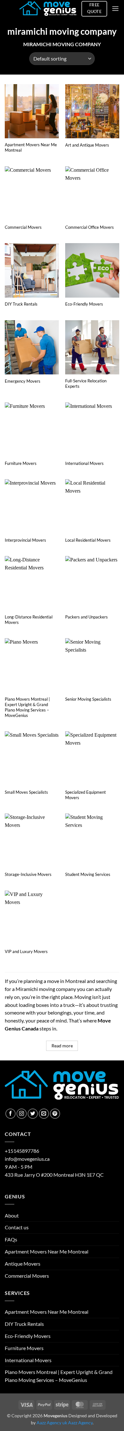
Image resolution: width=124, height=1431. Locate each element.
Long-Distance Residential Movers (28, 619)
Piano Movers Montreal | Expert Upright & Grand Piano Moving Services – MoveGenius (27, 707)
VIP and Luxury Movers (26, 951)
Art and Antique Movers (87, 145)
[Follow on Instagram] (22, 1114)
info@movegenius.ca (27, 1159)
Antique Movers (22, 1264)
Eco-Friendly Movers (84, 304)
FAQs (11, 1239)
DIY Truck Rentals (21, 304)
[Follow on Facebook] (10, 1114)
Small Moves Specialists (26, 792)
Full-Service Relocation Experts (86, 383)
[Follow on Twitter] (33, 1114)
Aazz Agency (80, 1422)
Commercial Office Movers (89, 227)
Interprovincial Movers (25, 540)
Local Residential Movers (88, 540)
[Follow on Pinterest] (55, 1114)
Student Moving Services (87, 874)
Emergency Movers (22, 381)
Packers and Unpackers (86, 616)
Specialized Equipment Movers (85, 795)
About (12, 1215)
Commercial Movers (23, 227)
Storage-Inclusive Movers (28, 874)
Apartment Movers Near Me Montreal (31, 147)
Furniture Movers (21, 463)
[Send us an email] (44, 1114)
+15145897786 (22, 1151)
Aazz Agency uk (52, 1422)
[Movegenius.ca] (48, 8)
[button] (115, 8)
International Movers (84, 463)
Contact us (17, 1227)
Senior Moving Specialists (88, 699)
